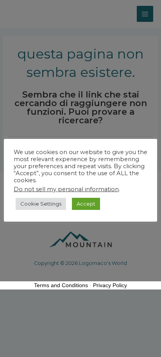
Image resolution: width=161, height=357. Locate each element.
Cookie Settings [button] (40, 204)
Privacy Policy (110, 285)
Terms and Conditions (61, 285)
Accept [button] (86, 204)
